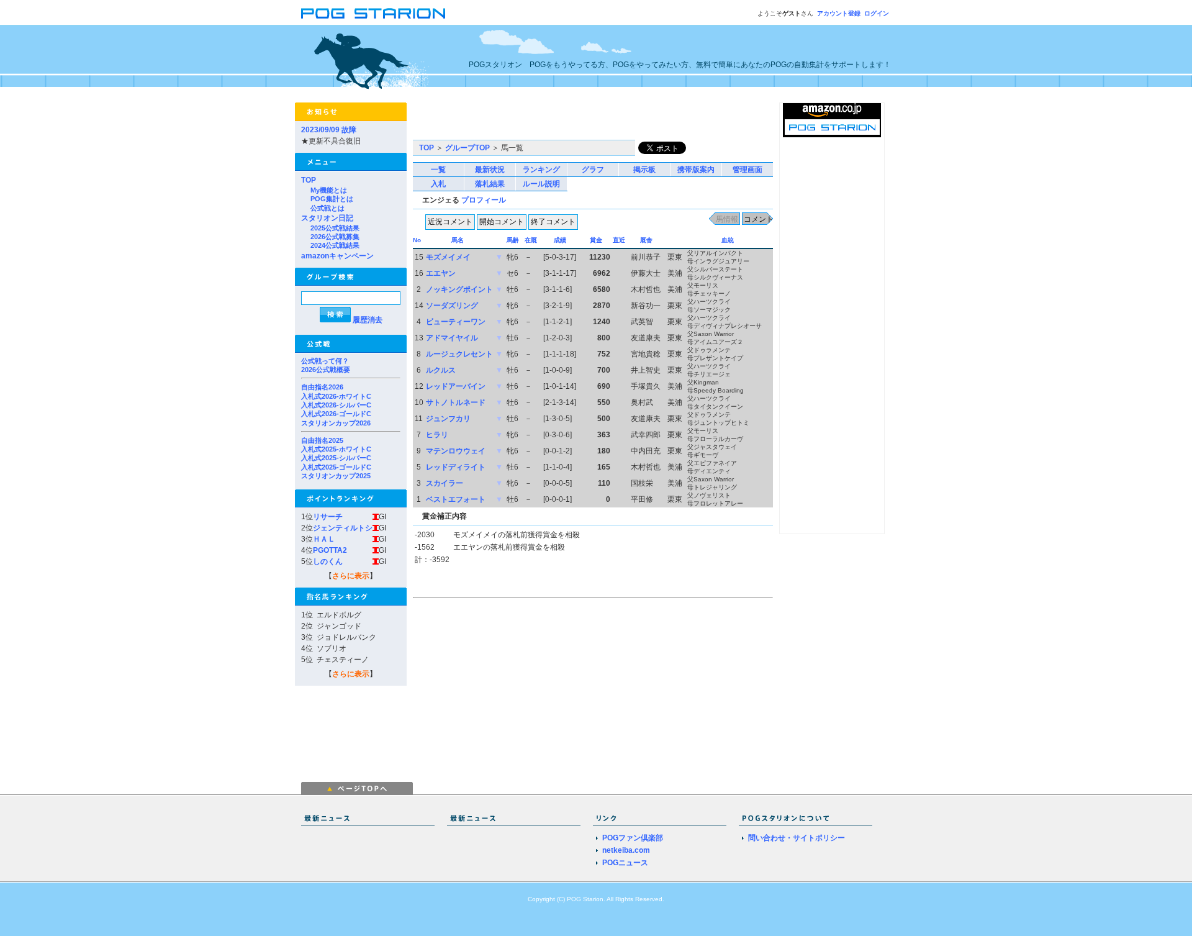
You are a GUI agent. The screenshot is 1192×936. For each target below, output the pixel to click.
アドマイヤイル (452, 338)
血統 (727, 240)
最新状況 (490, 169)
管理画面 (747, 169)
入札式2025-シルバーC (336, 457)
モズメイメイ (448, 257)
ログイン (876, 13)
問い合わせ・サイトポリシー (796, 838)
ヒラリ (437, 434)
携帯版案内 (696, 169)
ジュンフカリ (448, 418)
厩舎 (646, 240)
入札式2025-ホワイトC (336, 449)
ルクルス (441, 370)
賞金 (596, 240)
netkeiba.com (626, 850)
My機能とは (328, 190)
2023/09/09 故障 (328, 129)
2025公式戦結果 (334, 228)
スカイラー (444, 483)
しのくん (328, 561)
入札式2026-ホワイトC (336, 396)
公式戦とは (327, 208)
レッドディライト (455, 467)
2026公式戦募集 (334, 236)
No (417, 240)
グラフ (593, 169)
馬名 (457, 240)
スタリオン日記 (327, 218)
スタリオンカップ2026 (336, 423)
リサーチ (328, 516)
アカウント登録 (838, 13)
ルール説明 (541, 183)
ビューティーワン (455, 321)
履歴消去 (367, 320)
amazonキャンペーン (337, 256)
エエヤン (441, 273)
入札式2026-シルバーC (336, 405)
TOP (308, 180)
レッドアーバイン (455, 386)
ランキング (541, 169)
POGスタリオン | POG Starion (373, 13)
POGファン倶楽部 (632, 838)
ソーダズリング (452, 305)
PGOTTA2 (330, 550)
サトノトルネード (455, 402)
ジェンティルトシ (342, 528)
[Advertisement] (558, 121)
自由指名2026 (322, 387)
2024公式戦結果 (334, 245)
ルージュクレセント (459, 354)
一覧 (438, 169)
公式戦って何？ (325, 361)
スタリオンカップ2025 (336, 475)
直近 (619, 240)
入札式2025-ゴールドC (336, 467)
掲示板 (644, 169)
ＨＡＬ (324, 539)
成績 (560, 240)
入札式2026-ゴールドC (336, 413)
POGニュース (625, 862)
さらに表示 (350, 575)
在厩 (531, 240)
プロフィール (483, 200)
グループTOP (467, 147)
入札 (438, 183)
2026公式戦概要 (325, 369)
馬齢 (513, 240)
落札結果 (490, 183)
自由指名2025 (322, 440)
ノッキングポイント (459, 289)
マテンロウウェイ (455, 451)
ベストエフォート (455, 499)
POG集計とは (331, 198)
